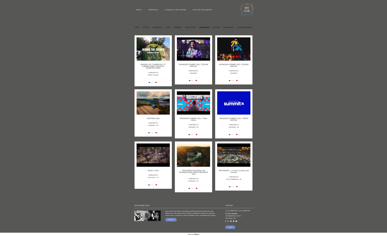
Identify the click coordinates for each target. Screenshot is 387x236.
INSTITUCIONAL (190, 27)
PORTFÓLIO (153, 10)
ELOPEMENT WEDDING (244, 27)
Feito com (193, 234)
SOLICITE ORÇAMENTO (202, 10)
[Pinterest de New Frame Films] (231, 221)
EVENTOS (146, 27)
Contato (230, 227)
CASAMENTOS (157, 27)
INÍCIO (139, 10)
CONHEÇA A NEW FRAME (175, 10)
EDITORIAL (216, 27)
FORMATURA (177, 27)
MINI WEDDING (228, 27)
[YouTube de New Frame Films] (236, 221)
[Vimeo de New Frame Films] (233, 221)
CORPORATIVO (204, 27)
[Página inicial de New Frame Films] (247, 10)
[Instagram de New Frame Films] (228, 221)
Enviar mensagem (232, 213)
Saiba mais (171, 219)
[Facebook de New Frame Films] (225, 221)
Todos (137, 27)
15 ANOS (167, 27)
